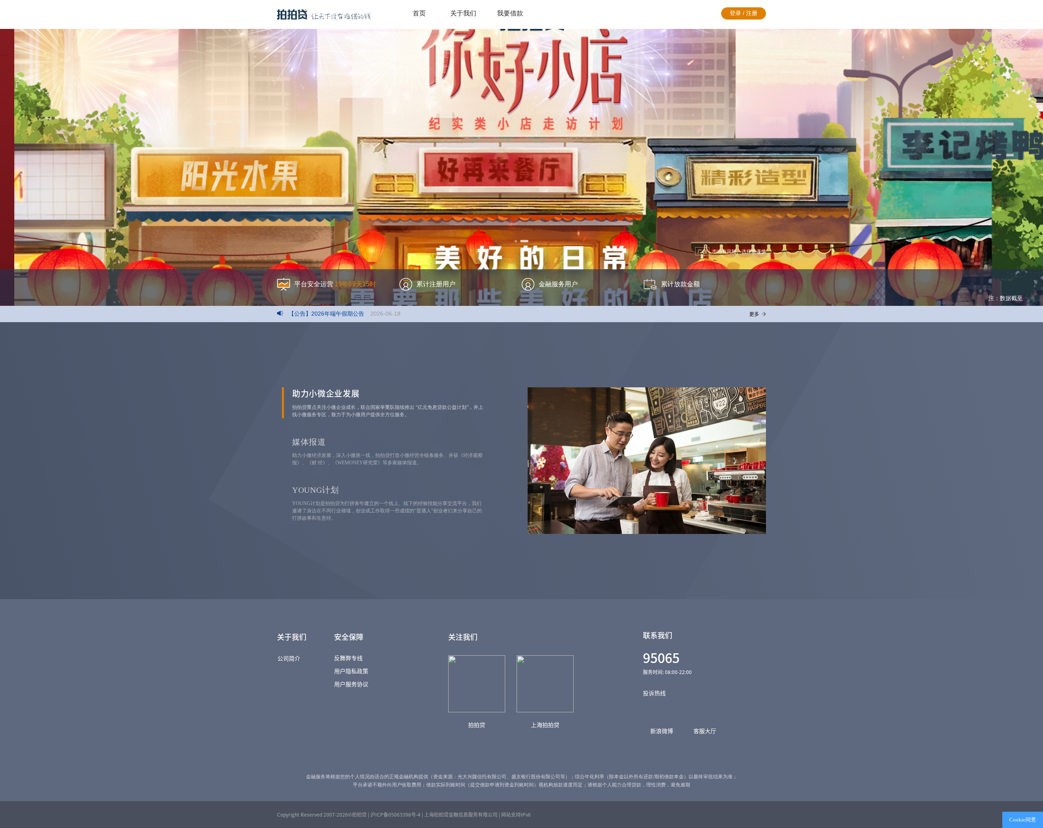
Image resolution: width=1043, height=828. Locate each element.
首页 (419, 13)
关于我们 (463, 13)
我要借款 (510, 13)
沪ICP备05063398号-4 (395, 814)
